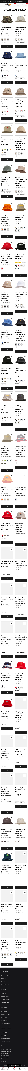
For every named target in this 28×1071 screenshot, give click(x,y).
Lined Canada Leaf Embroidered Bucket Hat (20, 489)
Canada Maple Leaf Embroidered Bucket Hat (7, 139)
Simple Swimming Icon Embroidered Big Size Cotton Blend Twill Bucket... (21, 638)
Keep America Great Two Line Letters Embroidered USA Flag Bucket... (20, 449)
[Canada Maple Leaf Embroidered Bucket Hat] (7, 129)
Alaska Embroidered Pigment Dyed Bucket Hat (20, 256)
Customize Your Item (6, 976)
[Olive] (24, 111)
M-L (2, 345)
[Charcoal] (8, 39)
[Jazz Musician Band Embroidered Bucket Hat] (7, 589)
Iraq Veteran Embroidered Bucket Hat (7, 407)
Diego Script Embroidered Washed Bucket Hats (7, 332)
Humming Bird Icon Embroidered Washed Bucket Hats (21, 563)
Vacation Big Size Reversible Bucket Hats (20, 789)
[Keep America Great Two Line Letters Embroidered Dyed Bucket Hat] (7, 246)
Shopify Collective (5, 984)
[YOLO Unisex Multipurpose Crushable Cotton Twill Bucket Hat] (21, 322)
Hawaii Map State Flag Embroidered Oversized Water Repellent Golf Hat (20, 600)
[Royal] (2, 343)
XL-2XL (17, 42)
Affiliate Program (5, 1041)
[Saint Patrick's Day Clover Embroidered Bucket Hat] (7, 857)
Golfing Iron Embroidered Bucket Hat (20, 906)
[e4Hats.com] (8, 4)
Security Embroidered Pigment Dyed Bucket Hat (5, 449)
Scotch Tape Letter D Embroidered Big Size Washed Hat (21, 294)
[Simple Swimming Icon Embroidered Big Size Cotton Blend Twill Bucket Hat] (21, 627)
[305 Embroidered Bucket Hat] (21, 741)
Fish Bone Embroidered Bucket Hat (20, 370)
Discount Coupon (5, 1038)
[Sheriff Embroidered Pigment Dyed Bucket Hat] (21, 207)
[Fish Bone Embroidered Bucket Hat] (21, 360)
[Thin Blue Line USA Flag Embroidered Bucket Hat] (7, 821)
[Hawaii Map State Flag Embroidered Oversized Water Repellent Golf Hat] (21, 589)
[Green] (16, 268)
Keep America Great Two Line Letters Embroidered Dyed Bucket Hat (7, 257)
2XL (19, 614)
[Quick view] (11, 15)
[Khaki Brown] (2, 650)
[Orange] (11, 150)
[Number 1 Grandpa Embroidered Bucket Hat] (7, 896)
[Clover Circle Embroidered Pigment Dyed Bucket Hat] (7, 741)
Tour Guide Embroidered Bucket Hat (7, 101)
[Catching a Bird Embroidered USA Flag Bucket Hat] (7, 665)
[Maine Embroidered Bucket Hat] (7, 360)
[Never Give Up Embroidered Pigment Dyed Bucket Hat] (21, 515)
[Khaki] (19, 39)
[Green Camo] (19, 381)
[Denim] (8, 150)
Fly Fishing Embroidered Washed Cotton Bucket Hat (5, 943)
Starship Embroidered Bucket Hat (7, 489)
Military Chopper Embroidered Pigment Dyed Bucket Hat (19, 714)
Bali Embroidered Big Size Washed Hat (7, 562)
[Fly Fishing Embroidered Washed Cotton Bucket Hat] (7, 932)
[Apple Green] (5, 150)
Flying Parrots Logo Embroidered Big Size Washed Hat (7, 179)
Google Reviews (5, 999)
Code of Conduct (5, 1023)
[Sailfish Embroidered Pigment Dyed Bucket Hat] (21, 821)
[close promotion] (26, 1)
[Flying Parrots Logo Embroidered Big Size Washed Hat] (7, 169)
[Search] (22, 5)
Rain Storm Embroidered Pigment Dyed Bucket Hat (5, 295)
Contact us (4, 1032)
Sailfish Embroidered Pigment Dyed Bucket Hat (21, 831)
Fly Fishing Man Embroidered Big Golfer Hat (19, 101)
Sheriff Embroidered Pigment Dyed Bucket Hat (20, 217)
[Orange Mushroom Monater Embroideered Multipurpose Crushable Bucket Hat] (7, 779)
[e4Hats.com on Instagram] (5, 1062)
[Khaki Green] (16, 800)
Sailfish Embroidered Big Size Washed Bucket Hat (21, 29)
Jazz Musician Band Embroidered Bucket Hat (7, 599)
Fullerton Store (5, 1002)
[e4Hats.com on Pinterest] (3, 1062)
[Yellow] (2, 153)
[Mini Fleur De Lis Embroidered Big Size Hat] (21, 55)
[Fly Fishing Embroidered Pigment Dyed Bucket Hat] (21, 397)
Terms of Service (5, 1014)
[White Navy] (16, 612)
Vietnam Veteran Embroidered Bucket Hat (7, 29)
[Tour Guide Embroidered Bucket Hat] (7, 92)
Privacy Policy (4, 1011)
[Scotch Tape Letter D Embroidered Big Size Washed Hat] (21, 284)
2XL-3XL (22, 42)
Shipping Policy (5, 1020)
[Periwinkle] (16, 917)
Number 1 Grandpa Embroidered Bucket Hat (7, 906)
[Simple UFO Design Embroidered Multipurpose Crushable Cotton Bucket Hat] (21, 129)
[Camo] (2, 39)
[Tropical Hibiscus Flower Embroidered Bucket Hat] (21, 932)
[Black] (21, 39)
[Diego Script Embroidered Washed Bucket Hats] (7, 322)
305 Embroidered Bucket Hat (20, 750)
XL (15, 614)
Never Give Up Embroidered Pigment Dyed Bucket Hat (19, 526)
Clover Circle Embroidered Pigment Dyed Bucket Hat (5, 752)
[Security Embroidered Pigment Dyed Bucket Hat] (7, 438)
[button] (7, 46)
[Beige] (16, 39)
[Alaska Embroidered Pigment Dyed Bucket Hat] (21, 246)
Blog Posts (4, 982)
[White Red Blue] (16, 460)
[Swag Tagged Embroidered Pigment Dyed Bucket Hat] (21, 665)
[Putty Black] (19, 800)
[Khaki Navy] (19, 612)
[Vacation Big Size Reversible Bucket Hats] (21, 779)
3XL (22, 614)
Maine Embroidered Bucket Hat (6, 369)
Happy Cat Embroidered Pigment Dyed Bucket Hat (5, 218)
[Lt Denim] (8, 610)
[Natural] (5, 39)
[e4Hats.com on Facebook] (1, 1062)
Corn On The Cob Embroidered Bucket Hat (7, 65)
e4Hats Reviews (5, 996)
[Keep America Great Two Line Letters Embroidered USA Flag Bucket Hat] (21, 438)
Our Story (3, 993)
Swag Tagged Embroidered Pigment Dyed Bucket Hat (19, 676)
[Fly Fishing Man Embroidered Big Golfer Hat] (21, 92)
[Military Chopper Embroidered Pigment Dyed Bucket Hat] (21, 703)
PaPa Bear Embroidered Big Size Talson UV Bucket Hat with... (7, 638)
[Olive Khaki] (5, 650)
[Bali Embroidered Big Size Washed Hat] (7, 553)
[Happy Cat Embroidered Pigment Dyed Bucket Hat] (7, 207)
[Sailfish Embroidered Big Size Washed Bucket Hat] (21, 19)
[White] (5, 112)
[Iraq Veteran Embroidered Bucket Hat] (7, 397)
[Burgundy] (8, 76)
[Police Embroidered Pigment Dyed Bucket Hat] (21, 857)
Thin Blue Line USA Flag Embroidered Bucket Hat (6, 831)
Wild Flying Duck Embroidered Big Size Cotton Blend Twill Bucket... (21, 180)
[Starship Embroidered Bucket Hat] (7, 479)
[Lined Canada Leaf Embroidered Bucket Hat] (21, 479)
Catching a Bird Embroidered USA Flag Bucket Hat (6, 675)
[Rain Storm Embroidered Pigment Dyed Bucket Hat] (7, 284)
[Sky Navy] (16, 76)
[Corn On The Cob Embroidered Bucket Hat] (7, 55)
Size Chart (3, 1035)
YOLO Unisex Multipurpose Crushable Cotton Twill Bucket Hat (20, 333)
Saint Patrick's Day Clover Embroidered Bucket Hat (6, 867)
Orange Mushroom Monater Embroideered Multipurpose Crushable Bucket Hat (6, 792)
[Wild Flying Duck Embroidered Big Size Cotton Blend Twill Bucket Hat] (21, 169)
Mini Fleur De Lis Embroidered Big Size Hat (21, 65)
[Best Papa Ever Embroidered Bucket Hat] (7, 515)
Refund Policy (4, 1017)
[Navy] (2, 76)
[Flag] (2, 686)
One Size (4, 42)
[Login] (18, 5)
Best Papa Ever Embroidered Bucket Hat (7, 525)
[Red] (8, 112)
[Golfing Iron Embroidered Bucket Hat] (21, 896)
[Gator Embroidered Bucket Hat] (7, 703)
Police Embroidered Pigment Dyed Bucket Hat (20, 867)
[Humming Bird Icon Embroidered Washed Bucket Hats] (21, 553)
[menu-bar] (3, 4)
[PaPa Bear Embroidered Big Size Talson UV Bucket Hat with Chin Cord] (7, 627)
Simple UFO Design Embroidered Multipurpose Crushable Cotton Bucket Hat (20, 141)
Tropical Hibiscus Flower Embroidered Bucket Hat (20, 942)
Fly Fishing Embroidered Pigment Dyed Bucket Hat (19, 408)
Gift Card (3, 979)
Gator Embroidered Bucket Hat (6, 712)
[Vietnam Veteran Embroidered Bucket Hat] (7, 19)
